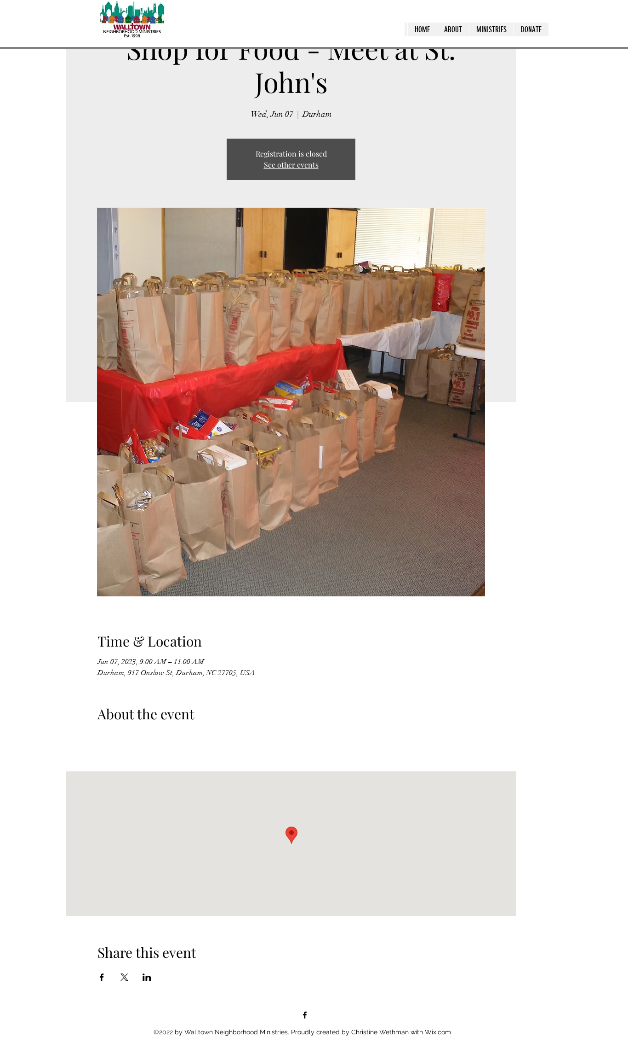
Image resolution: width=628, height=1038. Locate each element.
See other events (291, 164)
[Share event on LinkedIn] (147, 977)
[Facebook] (304, 1015)
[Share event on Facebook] (101, 977)
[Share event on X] (124, 977)
